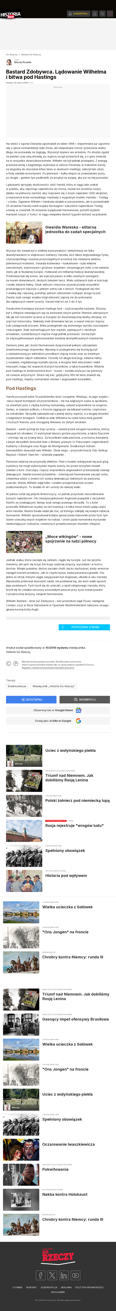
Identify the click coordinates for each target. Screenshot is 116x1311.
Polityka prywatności (89, 1287)
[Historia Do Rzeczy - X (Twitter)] (52, 1275)
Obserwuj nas (53, 710)
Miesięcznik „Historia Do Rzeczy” (54, 686)
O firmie (18, 1287)
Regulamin (58, 1292)
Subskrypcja (49, 1287)
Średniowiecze (17, 686)
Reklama (66, 1287)
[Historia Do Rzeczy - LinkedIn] (64, 1275)
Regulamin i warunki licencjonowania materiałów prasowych (48, 667)
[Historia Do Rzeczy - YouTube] (75, 1275)
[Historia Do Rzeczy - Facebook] (40, 1275)
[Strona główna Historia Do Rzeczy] (10, 14)
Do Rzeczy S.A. (50, 1300)
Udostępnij (34, 699)
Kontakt (31, 1287)
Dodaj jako (53, 720)
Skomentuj (87, 699)
